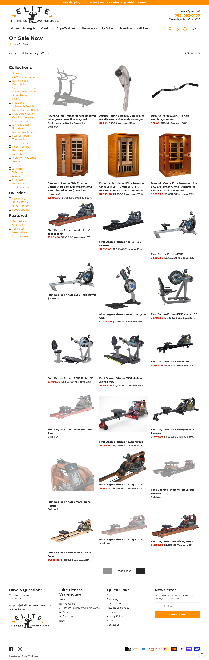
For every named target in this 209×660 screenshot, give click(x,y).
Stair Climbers (20, 135)
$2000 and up (20, 209)
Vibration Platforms (24, 157)
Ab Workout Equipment (26, 76)
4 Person (17, 176)
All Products (66, 616)
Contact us (113, 624)
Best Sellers (19, 221)
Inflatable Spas (21, 154)
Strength (17, 73)
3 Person (17, 172)
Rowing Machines (23, 132)
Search (63, 599)
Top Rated (18, 228)
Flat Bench (18, 102)
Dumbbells (19, 84)
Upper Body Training (25, 88)
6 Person (17, 179)
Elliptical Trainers (22, 121)
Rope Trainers (20, 146)
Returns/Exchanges (118, 607)
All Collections (67, 612)
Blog (62, 620)
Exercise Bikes (20, 124)
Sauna (16, 161)
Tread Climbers (21, 143)
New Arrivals (19, 232)
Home (12, 44)
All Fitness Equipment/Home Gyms (79, 607)
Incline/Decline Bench (25, 110)
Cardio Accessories (23, 117)
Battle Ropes (20, 80)
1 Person (17, 165)
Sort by (13, 53)
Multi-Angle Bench (23, 113)
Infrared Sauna (21, 183)
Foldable (17, 128)
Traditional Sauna (23, 187)
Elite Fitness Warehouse (27, 656)
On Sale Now (20, 236)
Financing (112, 599)
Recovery (17, 150)
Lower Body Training (24, 91)
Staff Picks (18, 225)
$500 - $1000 (20, 202)
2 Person (17, 168)
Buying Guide (67, 603)
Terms (110, 620)
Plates (16, 98)
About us (112, 595)
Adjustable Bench (23, 106)
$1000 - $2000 (21, 206)
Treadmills (18, 139)
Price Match (114, 603)
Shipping (112, 612)
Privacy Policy (115, 616)
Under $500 (19, 198)
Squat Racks (19, 95)
